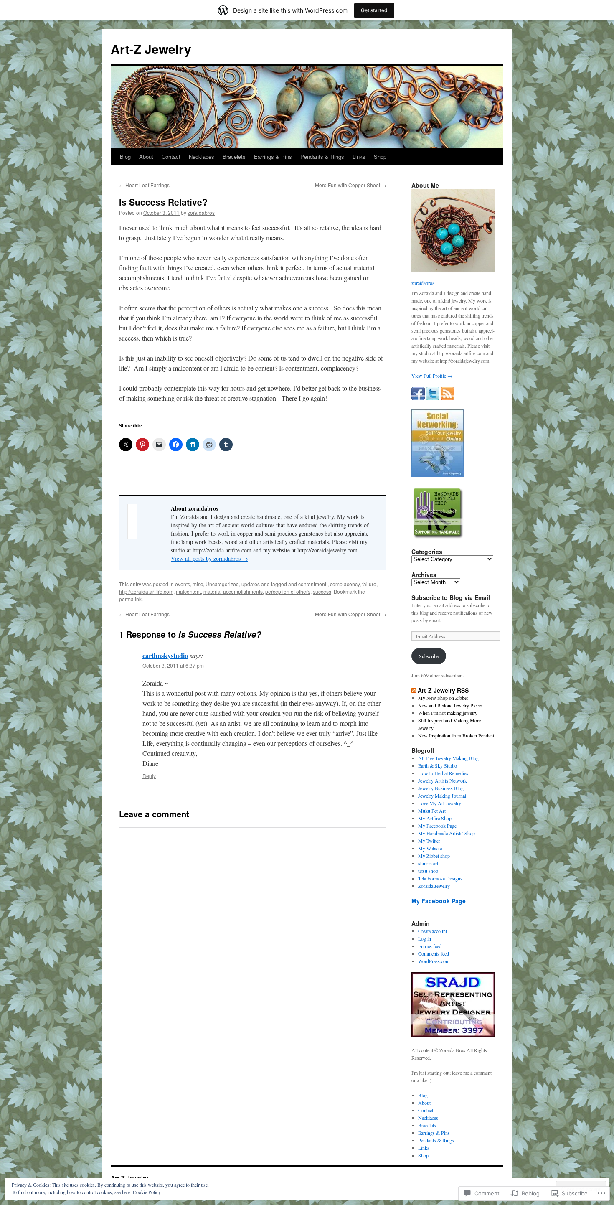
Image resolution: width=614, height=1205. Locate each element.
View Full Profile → (431, 375)
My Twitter (429, 840)
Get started (374, 10)
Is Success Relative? (163, 202)
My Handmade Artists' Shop (446, 833)
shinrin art (428, 863)
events (182, 583)
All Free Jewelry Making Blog (448, 758)
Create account (432, 931)
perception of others (287, 591)
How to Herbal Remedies (443, 773)
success (322, 591)
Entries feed (429, 946)
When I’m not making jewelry (447, 712)
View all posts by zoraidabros (209, 558)
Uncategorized (222, 583)
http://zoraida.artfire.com (146, 591)
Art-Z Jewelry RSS (443, 690)
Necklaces (201, 156)
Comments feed (433, 953)
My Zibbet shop (434, 855)
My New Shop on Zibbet (443, 697)
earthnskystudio (165, 655)
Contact (171, 156)
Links (359, 156)
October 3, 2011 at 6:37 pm (173, 665)
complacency (345, 583)
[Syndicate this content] (413, 690)
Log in (424, 938)
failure (369, 583)
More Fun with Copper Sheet (350, 184)
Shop (380, 156)
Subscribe (429, 656)
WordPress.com (433, 961)
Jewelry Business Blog (441, 788)
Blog (125, 156)
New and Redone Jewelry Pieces (450, 705)
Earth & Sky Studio (437, 765)
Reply (149, 775)
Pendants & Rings (322, 156)
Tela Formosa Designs (440, 878)
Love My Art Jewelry (439, 803)
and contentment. (307, 583)
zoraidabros (201, 212)
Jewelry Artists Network (442, 780)
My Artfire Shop (435, 818)
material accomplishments (233, 591)
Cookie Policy (147, 1192)
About (146, 156)
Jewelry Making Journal (442, 795)
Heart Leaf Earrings (144, 184)
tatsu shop (428, 870)
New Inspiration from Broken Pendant (456, 735)
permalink (130, 598)
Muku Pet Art (432, 810)
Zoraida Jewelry (434, 885)
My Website (430, 848)
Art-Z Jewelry (151, 49)
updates (250, 583)
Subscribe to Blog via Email (450, 597)
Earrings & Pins (273, 156)
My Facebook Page (437, 825)
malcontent (188, 591)
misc (198, 583)
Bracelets (234, 156)
